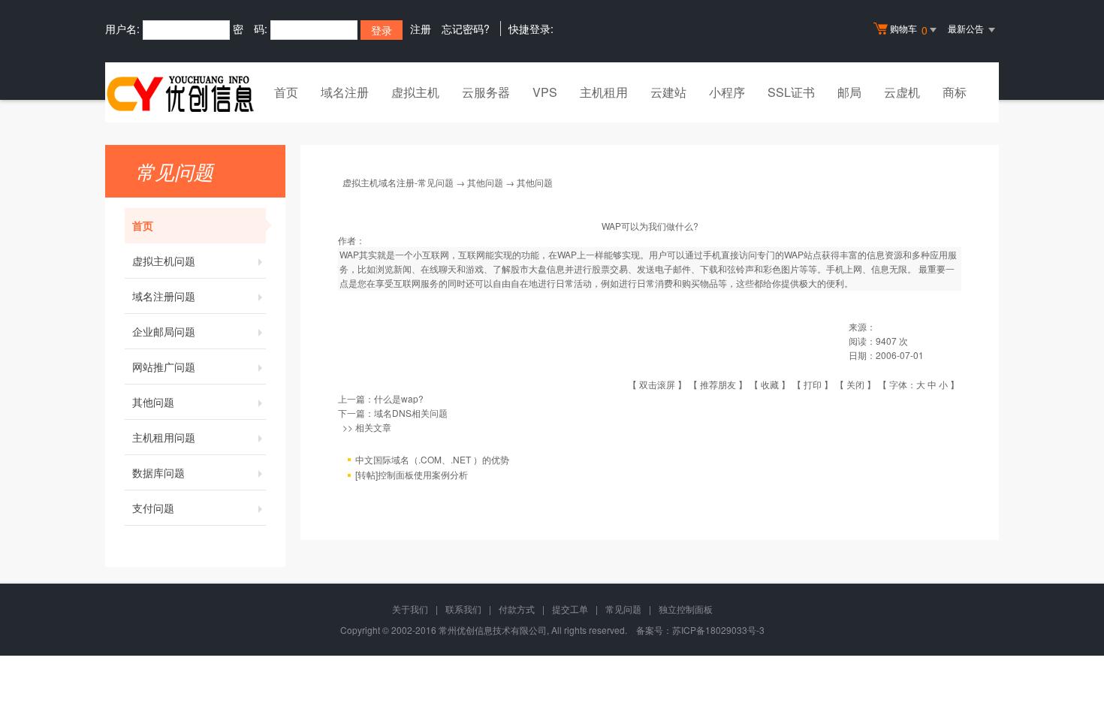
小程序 (727, 92)
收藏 (770, 384)
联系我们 (463, 608)
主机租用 (604, 92)
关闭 (855, 384)
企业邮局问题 (163, 331)
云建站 (668, 92)
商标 (955, 92)
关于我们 (410, 608)
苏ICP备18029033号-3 (718, 629)
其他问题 (153, 401)
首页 (286, 92)
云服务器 (486, 92)
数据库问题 (158, 472)
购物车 (909, 30)
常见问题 (623, 608)
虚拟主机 (415, 92)
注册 (420, 28)
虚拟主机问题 (163, 260)
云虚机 (902, 92)
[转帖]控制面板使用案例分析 (411, 474)
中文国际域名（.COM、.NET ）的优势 (432, 459)
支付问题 (153, 507)
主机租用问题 (163, 437)
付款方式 (517, 608)
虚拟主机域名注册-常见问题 (398, 182)
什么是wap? (399, 398)
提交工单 (570, 608)
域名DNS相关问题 (411, 412)
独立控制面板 (686, 608)
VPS (544, 92)
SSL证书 (791, 92)
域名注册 (345, 92)
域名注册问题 (163, 295)
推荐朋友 (718, 384)
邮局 (849, 92)
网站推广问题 (163, 366)
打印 (813, 384)
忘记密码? (466, 28)
